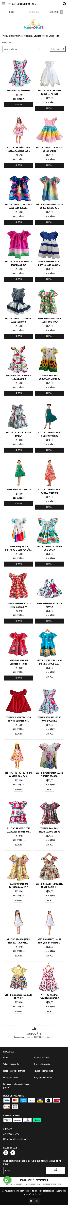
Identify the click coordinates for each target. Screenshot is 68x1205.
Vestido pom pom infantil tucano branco (49, 774)
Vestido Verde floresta (19, 489)
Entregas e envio (10, 1077)
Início (4, 35)
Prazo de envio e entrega (14, 1070)
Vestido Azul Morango (19, 90)
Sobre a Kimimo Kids (11, 1064)
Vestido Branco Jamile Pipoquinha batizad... (49, 941)
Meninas (19, 35)
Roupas (12, 35)
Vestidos (28, 35)
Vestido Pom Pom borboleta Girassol (49, 377)
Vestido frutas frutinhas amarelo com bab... (18, 774)
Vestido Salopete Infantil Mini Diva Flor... (49, 885)
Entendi (34, 1201)
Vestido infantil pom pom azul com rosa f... (18, 206)
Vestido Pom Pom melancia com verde (49, 830)
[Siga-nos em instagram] (5, 1152)
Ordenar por (6, 42)
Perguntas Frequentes (43, 1077)
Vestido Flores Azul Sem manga (18, 434)
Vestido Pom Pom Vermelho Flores (19, 662)
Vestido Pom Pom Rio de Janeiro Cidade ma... (49, 662)
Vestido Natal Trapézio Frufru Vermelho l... (18, 719)
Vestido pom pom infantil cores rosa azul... (49, 206)
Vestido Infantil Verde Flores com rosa (49, 320)
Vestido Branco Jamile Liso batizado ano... (18, 941)
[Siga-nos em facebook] (12, 1152)
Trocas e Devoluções (42, 1064)
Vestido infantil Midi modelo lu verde (49, 434)
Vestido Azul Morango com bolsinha (49, 719)
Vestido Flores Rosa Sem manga (49, 605)
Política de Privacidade (43, 1070)
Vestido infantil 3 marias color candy (49, 149)
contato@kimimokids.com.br (19, 1139)
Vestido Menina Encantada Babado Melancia (49, 996)
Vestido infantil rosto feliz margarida (18, 605)
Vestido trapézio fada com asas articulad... (18, 149)
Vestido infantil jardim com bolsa (49, 548)
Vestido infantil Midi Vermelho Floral (49, 491)
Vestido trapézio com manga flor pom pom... (19, 830)
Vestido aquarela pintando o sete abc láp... (18, 548)
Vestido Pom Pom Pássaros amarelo (18, 885)
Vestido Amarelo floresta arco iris (18, 996)
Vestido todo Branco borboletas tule (49, 92)
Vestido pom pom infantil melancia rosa (18, 263)
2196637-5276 (13, 1134)
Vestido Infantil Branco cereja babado (19, 377)
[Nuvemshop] (34, 1181)
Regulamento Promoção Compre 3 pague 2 (17, 1086)
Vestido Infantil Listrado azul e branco (18, 320)
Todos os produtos (41, 1057)
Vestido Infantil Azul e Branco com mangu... (49, 263)
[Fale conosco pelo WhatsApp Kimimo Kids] (7, 1179)
